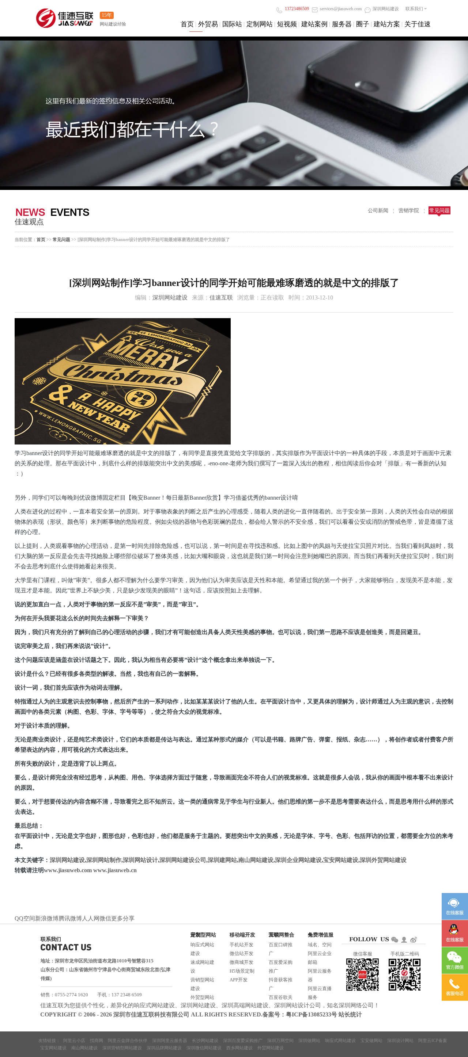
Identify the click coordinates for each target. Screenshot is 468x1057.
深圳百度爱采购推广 (243, 1040)
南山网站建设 (255, 860)
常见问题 (439, 210)
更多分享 (123, 918)
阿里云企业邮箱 (320, 958)
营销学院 (409, 210)
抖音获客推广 (280, 984)
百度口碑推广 (280, 949)
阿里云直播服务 (320, 993)
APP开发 (239, 979)
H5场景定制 (242, 971)
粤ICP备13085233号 (311, 1014)
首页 (187, 24)
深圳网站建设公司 (182, 860)
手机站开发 (241, 944)
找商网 (96, 1040)
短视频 (287, 24)
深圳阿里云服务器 (169, 1040)
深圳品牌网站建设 (164, 1047)
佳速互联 (221, 297)
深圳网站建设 (170, 297)
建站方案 (387, 24)
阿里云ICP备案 (432, 1040)
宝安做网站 (371, 1040)
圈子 (362, 24)
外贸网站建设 (270, 1047)
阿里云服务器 (320, 975)
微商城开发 (241, 962)
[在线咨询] (455, 906)
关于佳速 (417, 24)
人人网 (90, 918)
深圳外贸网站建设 (383, 860)
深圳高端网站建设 (245, 1005)
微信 (105, 918)
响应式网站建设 (202, 949)
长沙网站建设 (205, 1040)
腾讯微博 (70, 918)
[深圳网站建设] (64, 14)
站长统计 (350, 1014)
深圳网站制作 (103, 860)
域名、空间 (320, 944)
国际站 (232, 24)
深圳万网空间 (280, 1040)
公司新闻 (378, 210)
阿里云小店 (74, 1040)
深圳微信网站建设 (204, 1047)
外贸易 (208, 24)
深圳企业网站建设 (298, 860)
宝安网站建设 (340, 860)
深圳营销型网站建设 (122, 1047)
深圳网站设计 (140, 860)
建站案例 (314, 24)
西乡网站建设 (239, 1047)
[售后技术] (455, 933)
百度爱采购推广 (280, 966)
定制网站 (259, 24)
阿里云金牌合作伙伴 (127, 1040)
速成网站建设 (202, 966)
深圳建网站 (222, 860)
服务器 (342, 24)
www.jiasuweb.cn (115, 870)
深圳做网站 (309, 1040)
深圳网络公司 (356, 1005)
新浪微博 (46, 918)
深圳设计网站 (400, 1040)
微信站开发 (241, 953)
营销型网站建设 (202, 984)
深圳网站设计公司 (297, 1005)
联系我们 (414, 8)
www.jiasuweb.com (68, 870)
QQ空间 (25, 918)
